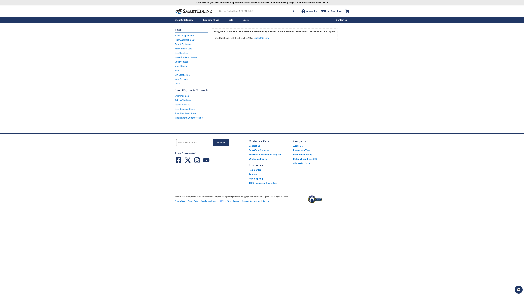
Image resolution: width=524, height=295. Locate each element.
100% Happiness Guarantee (263, 183)
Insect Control (181, 66)
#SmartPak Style (301, 163)
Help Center (255, 170)
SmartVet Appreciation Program (265, 154)
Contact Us (254, 146)
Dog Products (181, 62)
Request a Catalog (302, 154)
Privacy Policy (193, 201)
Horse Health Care (183, 48)
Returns (253, 174)
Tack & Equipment (183, 44)
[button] (293, 11)
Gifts (177, 70)
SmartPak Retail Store (185, 113)
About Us (298, 146)
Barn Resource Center (185, 109)
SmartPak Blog (182, 96)
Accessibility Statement (251, 201)
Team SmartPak (182, 104)
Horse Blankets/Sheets (186, 57)
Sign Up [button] (221, 142)
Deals (177, 83)
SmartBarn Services (259, 150)
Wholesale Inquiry (258, 159)
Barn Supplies (181, 53)
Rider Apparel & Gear (184, 40)
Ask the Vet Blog (183, 100)
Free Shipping (256, 178)
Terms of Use (180, 201)
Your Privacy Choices (230, 201)
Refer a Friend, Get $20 (305, 159)
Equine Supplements (184, 35)
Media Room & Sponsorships (189, 117)
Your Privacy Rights (208, 201)
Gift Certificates (182, 75)
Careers (266, 201)
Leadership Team (302, 150)
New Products (181, 79)
